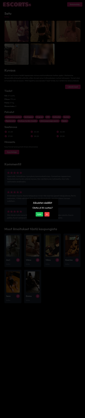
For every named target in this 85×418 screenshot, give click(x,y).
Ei (47, 214)
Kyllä (39, 214)
